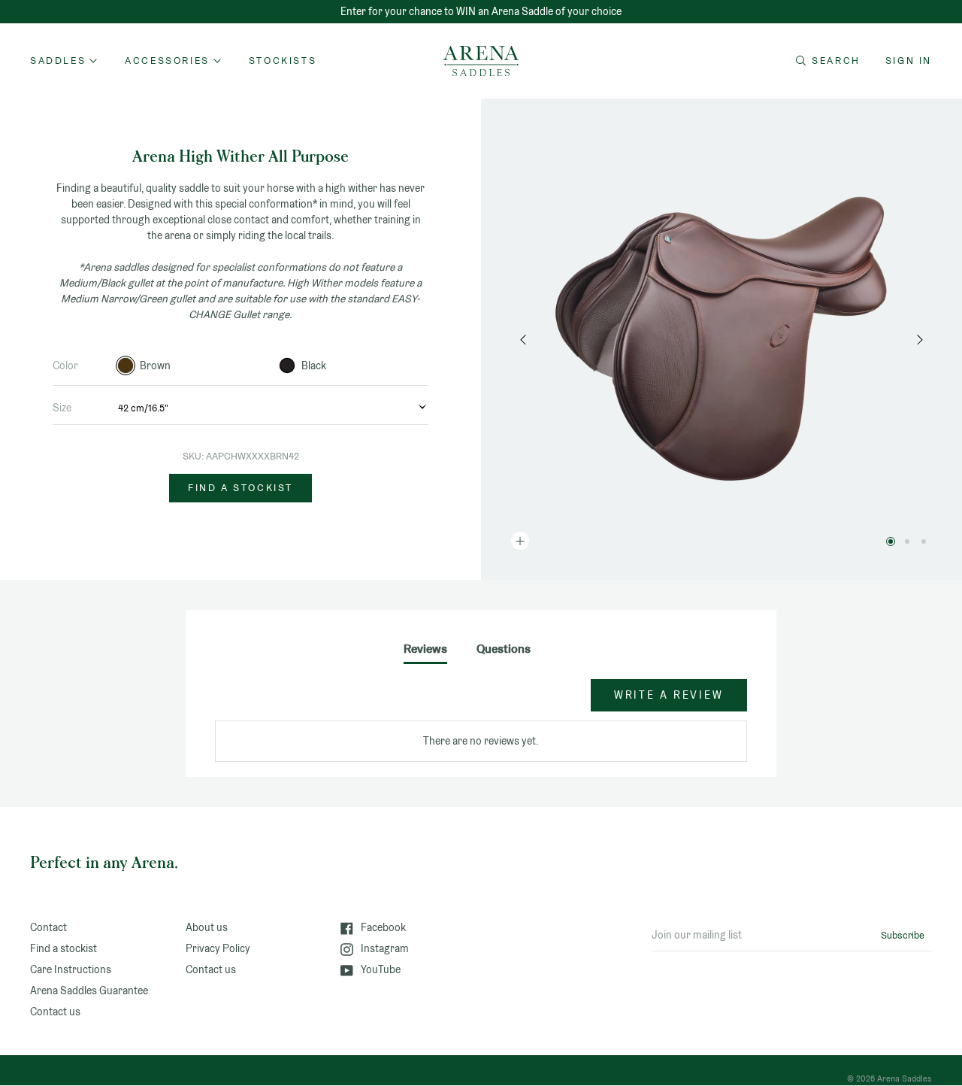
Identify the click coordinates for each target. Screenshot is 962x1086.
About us (207, 927)
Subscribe (902, 935)
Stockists (282, 60)
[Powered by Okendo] (282, 702)
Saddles (58, 60)
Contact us (55, 1011)
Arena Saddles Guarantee (89, 990)
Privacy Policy (218, 948)
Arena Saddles (904, 1078)
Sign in (908, 60)
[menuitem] (282, 60)
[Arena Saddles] (481, 61)
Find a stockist (240, 487)
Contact (48, 927)
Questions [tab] (503, 649)
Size (62, 407)
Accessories (167, 60)
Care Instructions (70, 969)
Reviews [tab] (425, 649)
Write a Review (669, 695)
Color (65, 365)
